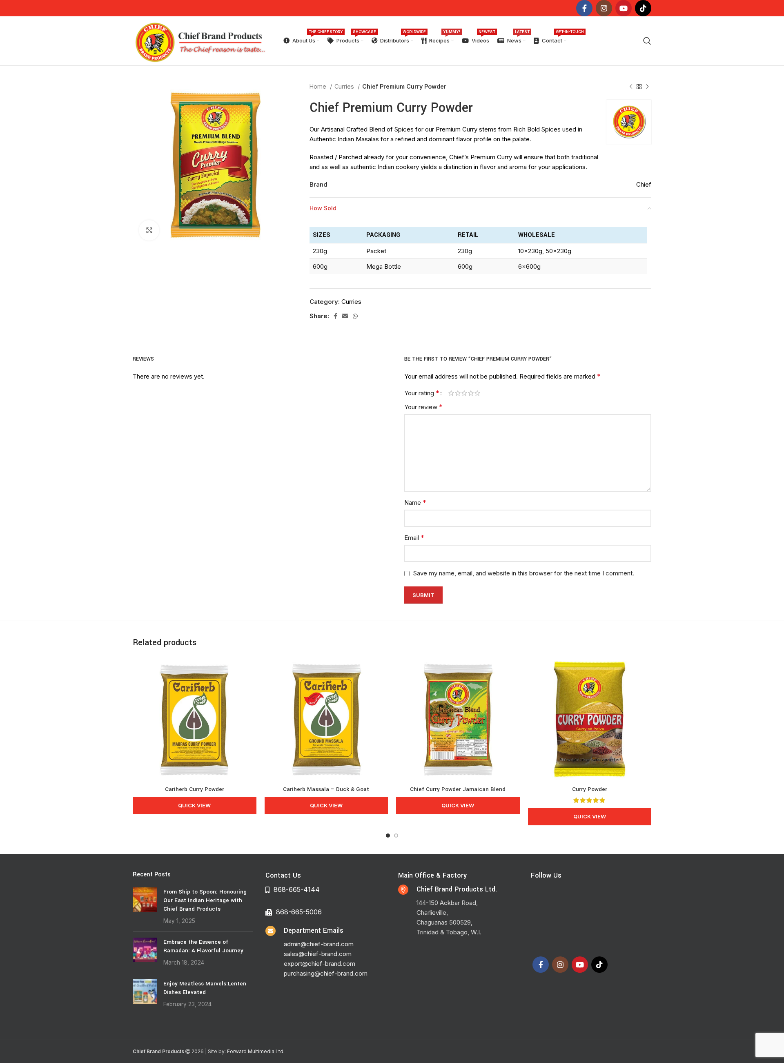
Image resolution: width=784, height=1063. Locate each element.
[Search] (647, 41)
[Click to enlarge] (149, 230)
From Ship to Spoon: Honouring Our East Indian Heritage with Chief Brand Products (205, 900)
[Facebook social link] (584, 8)
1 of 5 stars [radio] (451, 393)
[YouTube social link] (623, 8)
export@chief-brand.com (319, 963)
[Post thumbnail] (145, 906)
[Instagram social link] (604, 8)
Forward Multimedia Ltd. (256, 1051)
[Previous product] (631, 86)
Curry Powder (589, 789)
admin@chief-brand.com (319, 944)
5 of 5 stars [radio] (477, 393)
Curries (345, 86)
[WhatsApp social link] (355, 316)
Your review (423, 407)
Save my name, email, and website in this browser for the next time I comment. (523, 573)
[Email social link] (345, 316)
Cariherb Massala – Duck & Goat (326, 789)
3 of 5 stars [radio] (464, 393)
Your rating (421, 393)
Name (415, 502)
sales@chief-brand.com (318, 954)
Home (319, 86)
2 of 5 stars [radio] (457, 393)
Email (414, 537)
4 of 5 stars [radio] (471, 393)
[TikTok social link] (643, 8)
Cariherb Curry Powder (194, 789)
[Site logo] (200, 40)
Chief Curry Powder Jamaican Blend (458, 789)
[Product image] (194, 719)
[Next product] (647, 86)
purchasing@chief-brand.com (326, 973)
